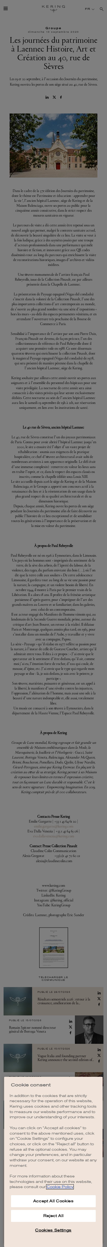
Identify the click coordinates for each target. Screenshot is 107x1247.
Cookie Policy (60, 1187)
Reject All (53, 1216)
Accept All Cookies (53, 1201)
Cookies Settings (53, 1230)
